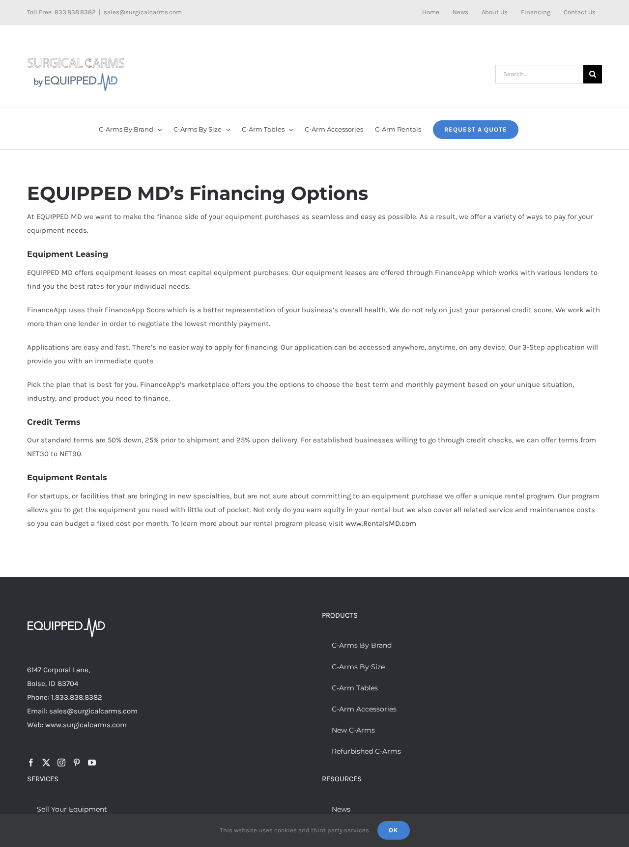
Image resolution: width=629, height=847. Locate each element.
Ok (394, 830)
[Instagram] (61, 762)
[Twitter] (46, 762)
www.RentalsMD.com (380, 523)
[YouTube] (92, 762)
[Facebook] (31, 762)
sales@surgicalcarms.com (143, 12)
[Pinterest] (77, 762)
